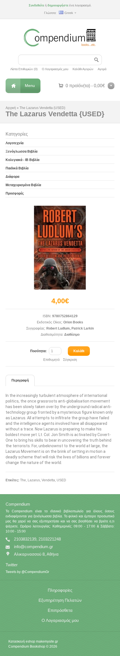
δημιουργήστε (57, 5)
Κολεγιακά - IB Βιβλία (22, 160)
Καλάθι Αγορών (83, 69)
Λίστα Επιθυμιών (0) (24, 69)
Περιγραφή (20, 380)
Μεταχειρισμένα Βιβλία (23, 185)
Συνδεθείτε (36, 5)
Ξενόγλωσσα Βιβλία (21, 151)
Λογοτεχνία (14, 143)
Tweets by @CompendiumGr (27, 572)
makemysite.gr (47, 641)
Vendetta (48, 480)
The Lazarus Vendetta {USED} (42, 108)
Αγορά (102, 69)
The (23, 480)
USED (61, 480)
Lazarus (34, 480)
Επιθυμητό (51, 360)
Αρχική (11, 108)
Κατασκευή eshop (21, 641)
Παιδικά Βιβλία (17, 168)
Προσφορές (15, 193)
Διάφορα (12, 177)
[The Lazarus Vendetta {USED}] (60, 248)
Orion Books (73, 322)
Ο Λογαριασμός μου (55, 69)
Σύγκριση (70, 360)
